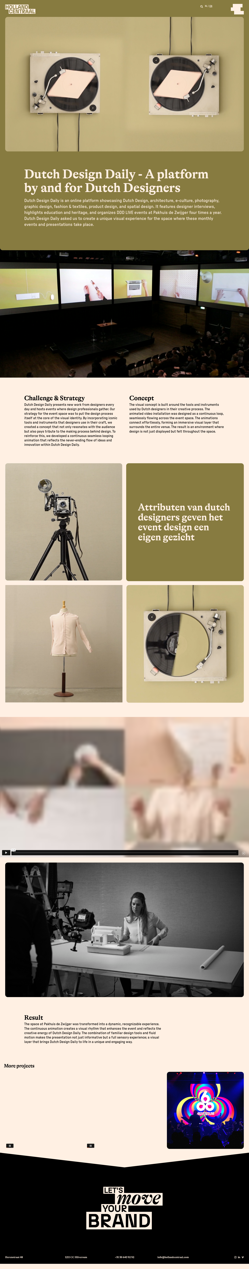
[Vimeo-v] (242, 1257)
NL (206, 6)
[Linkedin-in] (239, 1257)
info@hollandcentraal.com (173, 1257)
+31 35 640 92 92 (124, 1257)
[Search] (201, 7)
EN (210, 6)
